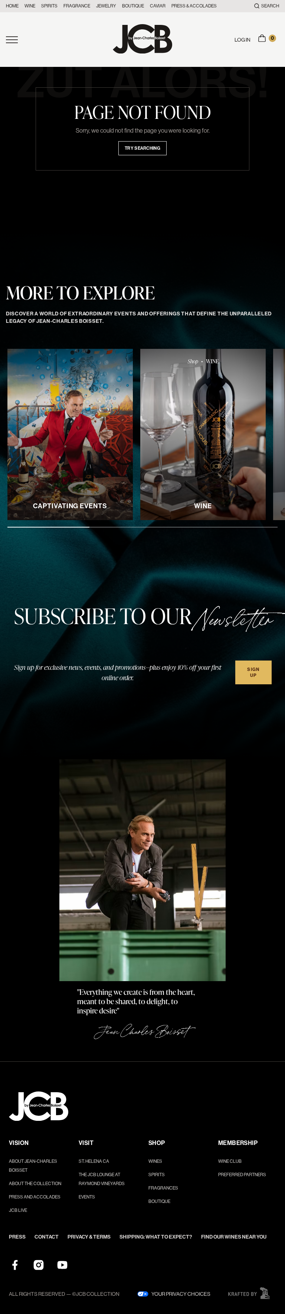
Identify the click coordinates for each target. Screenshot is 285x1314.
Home (12, 6)
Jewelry (106, 6)
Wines (155, 1161)
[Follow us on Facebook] (15, 1265)
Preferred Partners (242, 1174)
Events (87, 1197)
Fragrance (76, 6)
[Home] (142, 39)
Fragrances (163, 1188)
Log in (242, 40)
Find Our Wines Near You (233, 1237)
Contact (47, 1237)
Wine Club (230, 1161)
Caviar (158, 6)
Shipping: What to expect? (155, 1237)
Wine (29, 6)
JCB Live (18, 1210)
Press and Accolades (34, 1197)
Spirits (49, 6)
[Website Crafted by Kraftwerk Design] (249, 1293)
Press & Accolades (194, 6)
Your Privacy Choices (180, 1294)
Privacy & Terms (89, 1237)
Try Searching (142, 148)
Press (17, 1237)
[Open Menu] (59, 39)
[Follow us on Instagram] (39, 1265)
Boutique (133, 6)
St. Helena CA (94, 1161)
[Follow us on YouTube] (62, 1265)
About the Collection (35, 1183)
